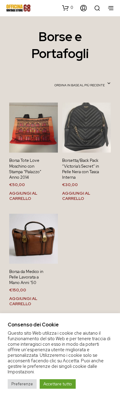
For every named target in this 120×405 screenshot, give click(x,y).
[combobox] (82, 84)
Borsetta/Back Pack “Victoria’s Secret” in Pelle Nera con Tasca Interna (80, 169)
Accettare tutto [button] (57, 384)
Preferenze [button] (22, 384)
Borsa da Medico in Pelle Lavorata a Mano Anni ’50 (26, 277)
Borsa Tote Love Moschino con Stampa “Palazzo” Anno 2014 (25, 169)
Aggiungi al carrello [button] (23, 196)
